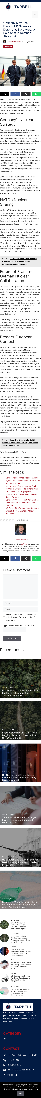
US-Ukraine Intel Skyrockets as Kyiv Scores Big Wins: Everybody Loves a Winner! (21, 952)
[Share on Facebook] (15, 94)
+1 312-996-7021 (14, 1060)
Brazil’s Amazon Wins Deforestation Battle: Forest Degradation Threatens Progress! (19, 926)
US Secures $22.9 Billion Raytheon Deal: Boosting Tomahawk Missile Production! (20, 979)
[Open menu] (4, 1039)
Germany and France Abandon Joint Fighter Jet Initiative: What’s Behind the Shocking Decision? (23, 480)
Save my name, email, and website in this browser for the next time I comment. (21, 617)
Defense (8, 46)
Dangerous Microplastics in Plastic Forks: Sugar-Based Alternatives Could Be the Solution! (21, 992)
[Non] (38, 1090)
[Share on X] (4, 94)
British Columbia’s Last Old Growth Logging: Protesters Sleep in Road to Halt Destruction (20, 939)
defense (24, 544)
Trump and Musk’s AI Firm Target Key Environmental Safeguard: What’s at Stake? (21, 966)
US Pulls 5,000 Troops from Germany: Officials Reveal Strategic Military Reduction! (22, 511)
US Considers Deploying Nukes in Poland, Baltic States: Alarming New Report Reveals (21, 494)
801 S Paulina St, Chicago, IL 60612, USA (22, 1055)
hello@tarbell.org (14, 1065)
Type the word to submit (18, 625)
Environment (15, 920)
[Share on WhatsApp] (36, 94)
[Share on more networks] (26, 94)
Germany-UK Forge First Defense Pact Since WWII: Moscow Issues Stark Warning (22, 502)
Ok (20, 1093)
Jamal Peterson (14, 41)
